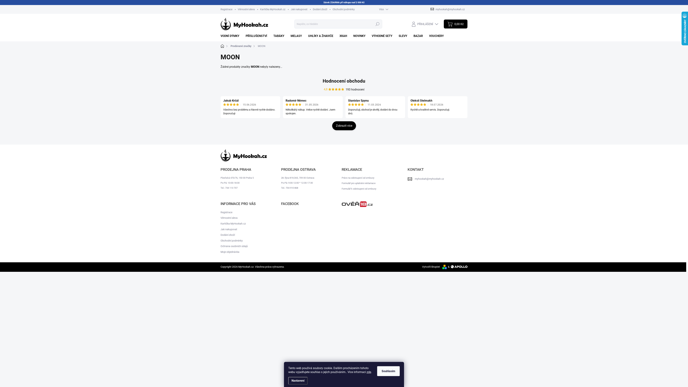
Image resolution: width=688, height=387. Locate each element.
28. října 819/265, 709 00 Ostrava (297, 177)
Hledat (377, 24)
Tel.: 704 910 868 (289, 188)
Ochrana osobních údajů (234, 246)
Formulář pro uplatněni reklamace (359, 183)
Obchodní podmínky (344, 9)
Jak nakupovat (299, 9)
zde (369, 372)
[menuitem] (231, 36)
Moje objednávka (230, 251)
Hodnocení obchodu (344, 81)
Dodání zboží (320, 9)
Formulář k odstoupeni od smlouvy (359, 188)
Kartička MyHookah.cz (272, 9)
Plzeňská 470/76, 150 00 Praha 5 (237, 177)
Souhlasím (388, 371)
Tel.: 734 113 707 (229, 188)
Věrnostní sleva (246, 9)
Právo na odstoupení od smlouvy (358, 177)
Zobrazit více (344, 125)
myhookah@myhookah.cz (429, 178)
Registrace (226, 9)
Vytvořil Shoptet (431, 266)
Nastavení (298, 380)
